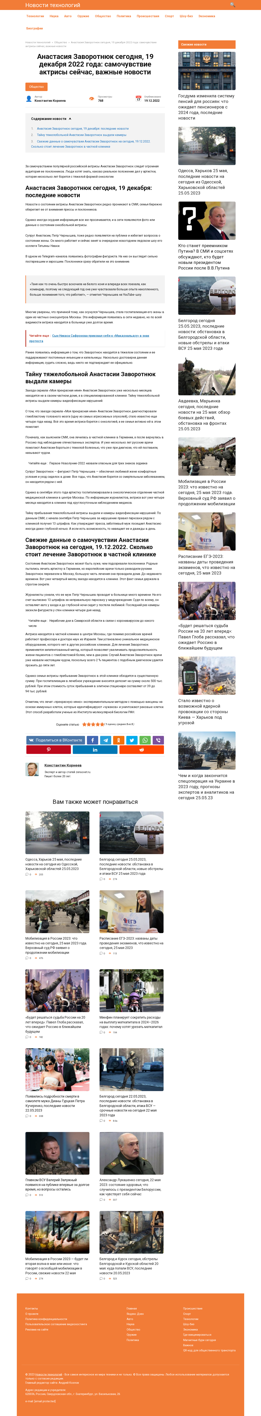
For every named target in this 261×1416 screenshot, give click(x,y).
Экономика (207, 16)
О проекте (31, 1314)
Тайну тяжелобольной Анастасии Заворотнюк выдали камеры (81, 135)
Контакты (31, 1308)
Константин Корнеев (63, 765)
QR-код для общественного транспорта (209, 1350)
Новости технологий (52, 5)
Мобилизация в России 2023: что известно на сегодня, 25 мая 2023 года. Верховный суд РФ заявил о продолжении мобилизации (56, 946)
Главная (132, 1308)
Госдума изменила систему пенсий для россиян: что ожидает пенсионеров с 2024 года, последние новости (206, 107)
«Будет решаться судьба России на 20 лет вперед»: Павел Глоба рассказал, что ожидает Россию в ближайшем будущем (55, 1025)
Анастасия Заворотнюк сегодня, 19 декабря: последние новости (83, 128)
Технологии (35, 16)
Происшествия (148, 16)
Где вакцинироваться (197, 1334)
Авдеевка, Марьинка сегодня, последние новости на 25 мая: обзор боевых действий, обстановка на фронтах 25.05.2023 (204, 415)
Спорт (169, 16)
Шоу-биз (186, 16)
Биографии (34, 28)
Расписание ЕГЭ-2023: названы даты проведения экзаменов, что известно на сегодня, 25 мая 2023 (131, 943)
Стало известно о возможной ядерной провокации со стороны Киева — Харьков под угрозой (203, 711)
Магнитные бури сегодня (199, 1340)
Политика (124, 16)
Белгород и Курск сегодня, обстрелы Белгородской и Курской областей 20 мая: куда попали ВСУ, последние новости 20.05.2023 (129, 1266)
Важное (188, 1345)
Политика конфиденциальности (46, 1319)
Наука (54, 16)
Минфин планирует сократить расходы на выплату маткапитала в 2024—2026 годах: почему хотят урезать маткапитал (131, 1022)
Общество (103, 16)
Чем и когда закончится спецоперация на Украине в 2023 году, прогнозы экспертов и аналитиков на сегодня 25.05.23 (206, 786)
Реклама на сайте (36, 1329)
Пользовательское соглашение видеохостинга (56, 1324)
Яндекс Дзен (135, 1314)
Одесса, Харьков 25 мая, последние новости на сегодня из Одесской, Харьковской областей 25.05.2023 (53, 864)
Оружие (83, 16)
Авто (68, 16)
